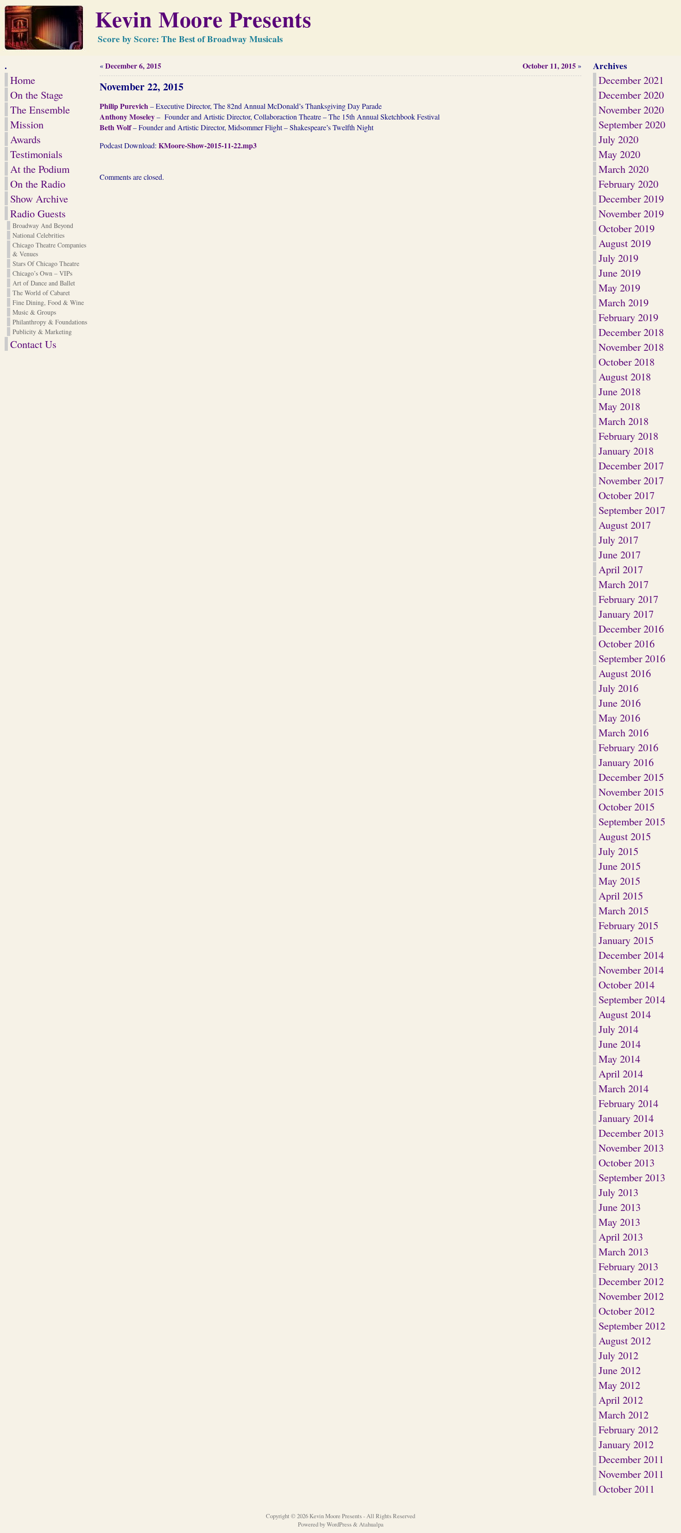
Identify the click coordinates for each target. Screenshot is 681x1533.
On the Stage (36, 94)
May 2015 (619, 880)
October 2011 (627, 1488)
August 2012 (625, 1340)
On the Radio (37, 183)
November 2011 (631, 1474)
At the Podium (39, 169)
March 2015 (624, 910)
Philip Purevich (124, 106)
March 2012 (624, 1414)
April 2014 (621, 1073)
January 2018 (626, 450)
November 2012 (631, 1296)
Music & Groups (34, 312)
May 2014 (619, 1058)
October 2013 (627, 1162)
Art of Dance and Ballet (44, 283)
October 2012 (627, 1311)
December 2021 (631, 80)
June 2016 (620, 702)
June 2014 (620, 1044)
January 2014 (626, 1118)
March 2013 (624, 1251)
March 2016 (624, 732)
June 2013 (620, 1207)
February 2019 (628, 317)
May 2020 (619, 154)
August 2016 (625, 673)
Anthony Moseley (127, 116)
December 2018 (631, 332)
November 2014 (631, 969)
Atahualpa (371, 1524)
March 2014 (624, 1088)
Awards (25, 139)
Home (22, 80)
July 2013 (618, 1192)
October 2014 (627, 984)
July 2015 (618, 851)
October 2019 (627, 228)
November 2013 (631, 1147)
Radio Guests (38, 213)
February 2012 (628, 1429)
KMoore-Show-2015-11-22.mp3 (207, 145)
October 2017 (627, 495)
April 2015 (621, 895)
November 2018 (631, 347)
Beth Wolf (116, 127)
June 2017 (620, 554)
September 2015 (632, 821)
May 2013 (619, 1222)
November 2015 (631, 791)
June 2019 (620, 272)
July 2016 (618, 688)
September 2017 (632, 510)
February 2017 (628, 599)
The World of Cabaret (41, 292)
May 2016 (619, 717)
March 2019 (624, 302)
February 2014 (628, 1103)
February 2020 (628, 183)
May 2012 (619, 1385)
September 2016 (632, 658)
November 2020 (631, 109)
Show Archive (39, 198)
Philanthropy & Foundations (50, 321)
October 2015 (627, 806)
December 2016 (631, 628)
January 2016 (626, 762)
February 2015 (628, 925)
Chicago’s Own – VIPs (42, 273)
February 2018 (628, 436)
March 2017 (624, 584)
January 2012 (626, 1444)
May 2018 (619, 406)
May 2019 (619, 287)
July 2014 (618, 1029)
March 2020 (624, 169)
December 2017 (631, 465)
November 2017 (631, 480)
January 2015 (626, 940)
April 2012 (621, 1399)
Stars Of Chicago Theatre (46, 263)
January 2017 (626, 614)
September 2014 (632, 999)
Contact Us (33, 344)
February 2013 (628, 1266)
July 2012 (618, 1355)
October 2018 (627, 361)
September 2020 (632, 124)
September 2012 (632, 1325)
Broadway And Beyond (43, 225)
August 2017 (625, 525)
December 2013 (631, 1133)
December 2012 (631, 1281)
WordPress (339, 1524)
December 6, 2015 (133, 65)
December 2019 (631, 198)
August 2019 (625, 243)
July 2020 (618, 139)
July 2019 (618, 258)
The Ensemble (40, 109)
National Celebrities (38, 235)
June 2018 (620, 391)
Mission (27, 124)
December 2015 (631, 777)
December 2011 (631, 1459)
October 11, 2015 (549, 65)
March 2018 (624, 421)
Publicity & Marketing (42, 331)
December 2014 (631, 955)
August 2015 (625, 836)
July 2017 (618, 539)
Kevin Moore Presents (203, 18)
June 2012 (620, 1370)
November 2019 (631, 213)
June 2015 (620, 866)
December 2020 (631, 94)
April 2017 (621, 569)
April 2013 (621, 1236)
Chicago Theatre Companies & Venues (49, 249)
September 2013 (632, 1177)
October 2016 (627, 643)
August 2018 (625, 376)
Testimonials (36, 154)
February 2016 (628, 747)
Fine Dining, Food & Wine (48, 302)
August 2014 (625, 1014)
